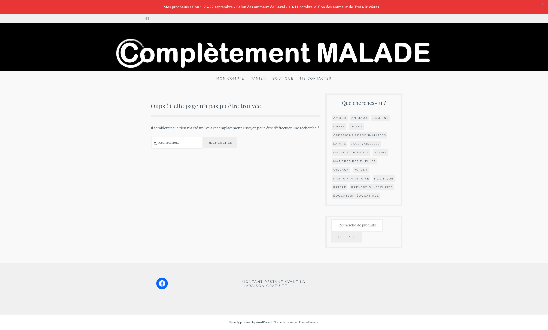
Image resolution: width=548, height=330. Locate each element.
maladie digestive (351, 152)
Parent (361, 169)
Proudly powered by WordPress (250, 322)
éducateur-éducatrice (356, 195)
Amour (340, 117)
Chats (339, 126)
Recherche (347, 237)
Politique (384, 178)
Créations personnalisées (359, 135)
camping (380, 117)
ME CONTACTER (316, 78)
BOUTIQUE (283, 78)
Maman (380, 152)
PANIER (258, 78)
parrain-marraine (351, 178)
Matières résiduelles (354, 161)
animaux (359, 117)
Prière (339, 187)
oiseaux (341, 169)
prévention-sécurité (372, 187)
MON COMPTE (230, 78)
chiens (356, 126)
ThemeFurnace (308, 322)
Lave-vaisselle (365, 143)
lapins (339, 143)
